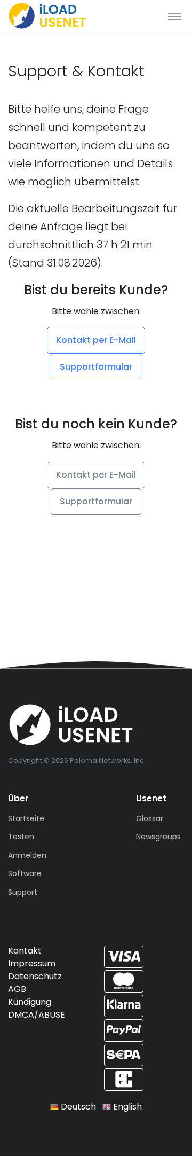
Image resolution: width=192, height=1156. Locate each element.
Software (25, 873)
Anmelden (27, 855)
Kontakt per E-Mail (96, 340)
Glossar (149, 818)
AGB (17, 989)
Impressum (31, 963)
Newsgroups (158, 836)
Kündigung (29, 1002)
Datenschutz (35, 976)
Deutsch (77, 1106)
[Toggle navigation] (174, 16)
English (126, 1106)
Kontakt (25, 950)
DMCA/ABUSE (36, 1015)
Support (22, 892)
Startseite (26, 818)
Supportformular (96, 367)
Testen (21, 836)
